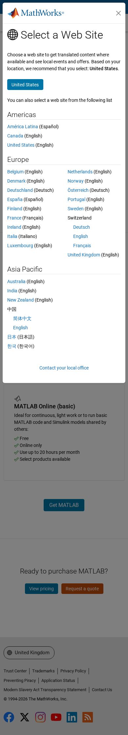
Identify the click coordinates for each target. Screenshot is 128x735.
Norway (76, 181)
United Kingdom (84, 254)
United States (20, 145)
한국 (11, 346)
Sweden (76, 208)
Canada (15, 135)
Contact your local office (64, 367)
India (12, 290)
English (80, 236)
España (15, 199)
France (14, 217)
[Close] (118, 13)
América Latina (22, 126)
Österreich (78, 190)
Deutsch (81, 227)
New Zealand (20, 300)
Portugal (76, 199)
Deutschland (20, 190)
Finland (14, 208)
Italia (12, 236)
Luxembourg (20, 245)
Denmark (16, 181)
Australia (16, 281)
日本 (11, 336)
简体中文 (22, 318)
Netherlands (80, 171)
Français (82, 245)
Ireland (14, 227)
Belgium (15, 171)
